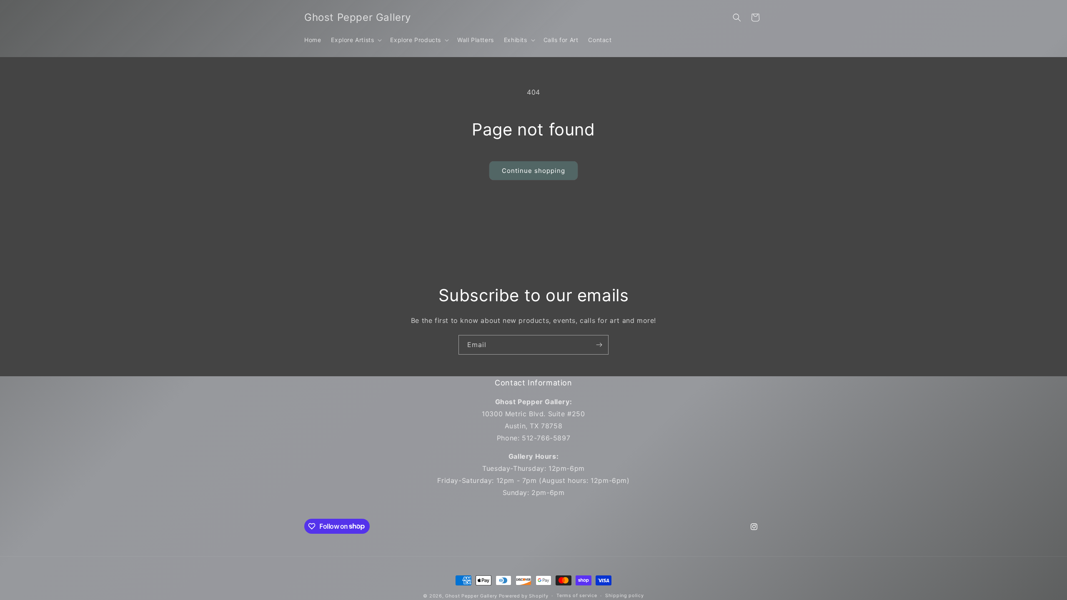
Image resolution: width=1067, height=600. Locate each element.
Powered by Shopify (524, 596)
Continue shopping (533, 171)
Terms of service (576, 595)
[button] (355, 40)
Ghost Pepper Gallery (471, 596)
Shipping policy (624, 595)
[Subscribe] (599, 345)
